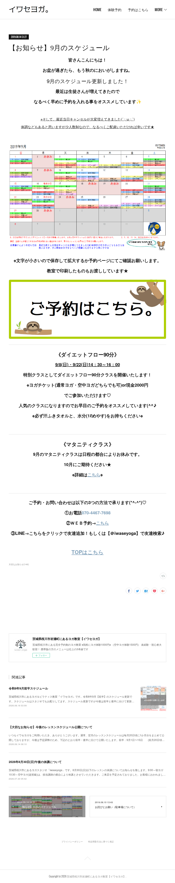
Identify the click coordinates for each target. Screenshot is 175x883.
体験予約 (114, 9)
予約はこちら (138, 9)
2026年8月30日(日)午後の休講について (35, 762)
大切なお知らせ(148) (19, 564)
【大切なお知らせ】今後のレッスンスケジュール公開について (50, 727)
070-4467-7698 (96, 512)
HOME (97, 9)
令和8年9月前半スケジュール (28, 688)
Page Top (87, 859)
